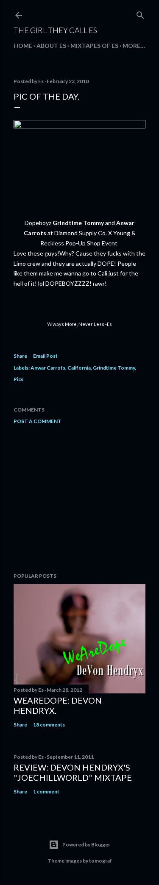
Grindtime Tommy (114, 368)
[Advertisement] (79, 498)
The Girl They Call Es (55, 30)
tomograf (100, 860)
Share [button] (20, 356)
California (79, 368)
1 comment (46, 791)
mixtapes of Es (94, 45)
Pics (18, 379)
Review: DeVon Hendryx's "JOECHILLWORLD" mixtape (73, 772)
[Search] (140, 13)
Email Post (45, 356)
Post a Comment (37, 421)
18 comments (49, 724)
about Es (51, 45)
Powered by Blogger (86, 844)
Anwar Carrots (48, 368)
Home (23, 45)
